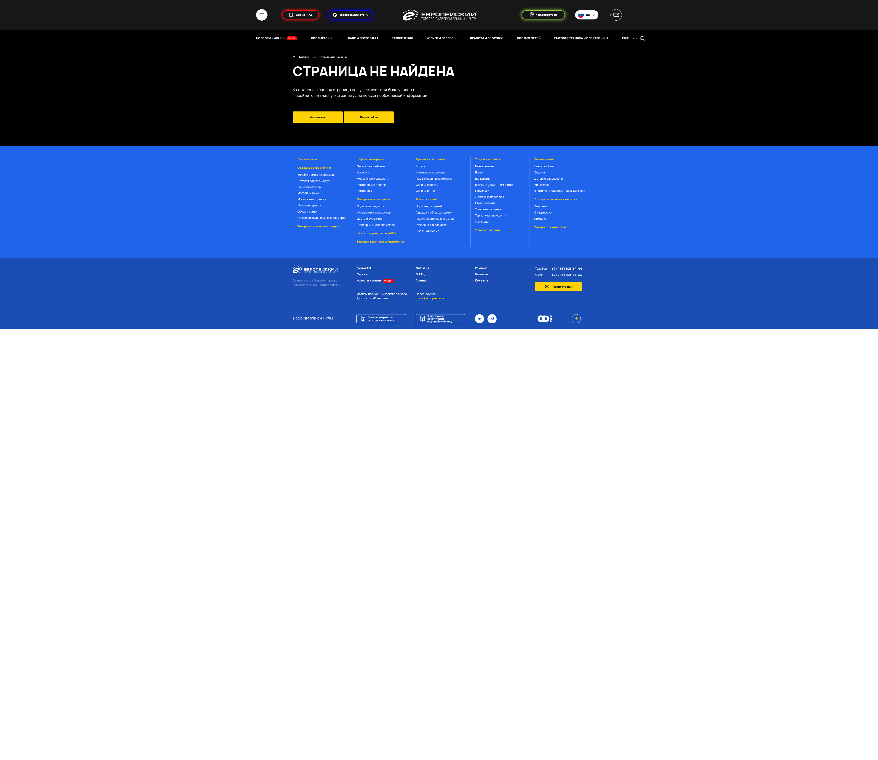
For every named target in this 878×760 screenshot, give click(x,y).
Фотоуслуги (483, 222)
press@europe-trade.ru (431, 298)
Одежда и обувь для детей (434, 212)
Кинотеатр (541, 185)
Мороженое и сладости (372, 179)
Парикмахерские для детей (435, 219)
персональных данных (458, 515)
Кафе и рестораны (370, 159)
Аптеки (420, 166)
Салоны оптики (426, 191)
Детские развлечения (549, 179)
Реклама (481, 268)
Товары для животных (550, 227)
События (422, 268)
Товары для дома (487, 230)
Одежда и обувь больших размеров (321, 218)
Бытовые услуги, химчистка (494, 185)
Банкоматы (482, 179)
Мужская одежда (309, 205)
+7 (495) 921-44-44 (566, 275)
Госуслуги (482, 191)
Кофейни (363, 172)
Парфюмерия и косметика (434, 179)
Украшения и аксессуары (374, 212)
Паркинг (362, 274)
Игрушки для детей (429, 206)
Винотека (540, 206)
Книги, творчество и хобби (376, 233)
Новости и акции (374, 280)
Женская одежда (309, 187)
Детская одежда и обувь (314, 181)
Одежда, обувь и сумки (314, 168)
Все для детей (426, 199)
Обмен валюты (485, 203)
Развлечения (544, 159)
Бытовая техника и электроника (380, 241)
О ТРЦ (420, 274)
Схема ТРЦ (364, 268)
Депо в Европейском (371, 166)
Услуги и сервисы (488, 159)
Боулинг (540, 172)
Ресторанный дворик (371, 185)
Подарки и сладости (370, 206)
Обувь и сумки (307, 212)
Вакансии (482, 274)
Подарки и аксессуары (373, 199)
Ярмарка (540, 219)
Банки (479, 172)
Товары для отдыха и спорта (318, 226)
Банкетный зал (485, 166)
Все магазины (307, 159)
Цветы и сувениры (369, 219)
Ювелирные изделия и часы (376, 225)
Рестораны (364, 191)
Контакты (482, 280)
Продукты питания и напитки (555, 199)
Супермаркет (543, 212)
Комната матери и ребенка (449, 705)
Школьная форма (427, 231)
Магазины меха (308, 193)
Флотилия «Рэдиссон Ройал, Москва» (559, 191)
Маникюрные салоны (430, 172)
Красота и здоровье (430, 159)
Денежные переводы (489, 197)
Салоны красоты (427, 185)
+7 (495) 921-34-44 (566, 268)
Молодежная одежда (311, 199)
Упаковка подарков (488, 209)
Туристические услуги (490, 215)
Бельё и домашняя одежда (315, 175)
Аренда (421, 280)
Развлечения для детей (432, 225)
